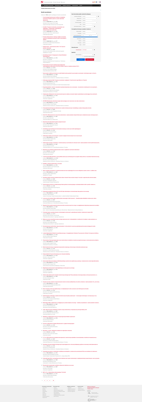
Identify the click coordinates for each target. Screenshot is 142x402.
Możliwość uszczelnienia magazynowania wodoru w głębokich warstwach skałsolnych (61, 149)
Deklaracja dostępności (91, 386)
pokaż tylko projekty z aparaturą (89, 56)
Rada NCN (44, 390)
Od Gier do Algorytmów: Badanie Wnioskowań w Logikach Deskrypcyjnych (58, 323)
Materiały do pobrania (81, 390)
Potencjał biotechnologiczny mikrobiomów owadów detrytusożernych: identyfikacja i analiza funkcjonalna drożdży (67, 108)
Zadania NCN (45, 387)
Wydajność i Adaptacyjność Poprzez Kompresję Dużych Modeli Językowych (59, 316)
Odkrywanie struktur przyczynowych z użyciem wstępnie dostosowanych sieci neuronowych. (62, 135)
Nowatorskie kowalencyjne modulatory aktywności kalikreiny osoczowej (58, 365)
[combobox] (88, 20)
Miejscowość (79, 18)
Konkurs (80, 40)
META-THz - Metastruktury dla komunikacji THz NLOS (54, 372)
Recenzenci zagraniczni (71, 391)
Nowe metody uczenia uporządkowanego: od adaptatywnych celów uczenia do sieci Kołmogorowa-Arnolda (65, 288)
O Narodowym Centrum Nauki (48, 5)
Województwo (79, 20)
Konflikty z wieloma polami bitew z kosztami (52, 163)
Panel (80, 44)
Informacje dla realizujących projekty (59, 391)
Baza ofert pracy (56, 396)
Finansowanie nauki (58, 5)
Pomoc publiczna (56, 392)
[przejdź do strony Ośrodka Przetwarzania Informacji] (93, 400)
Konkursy (55, 387)
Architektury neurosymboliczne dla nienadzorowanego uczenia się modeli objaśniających (62, 128)
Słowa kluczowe (78, 49)
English (100, 2)
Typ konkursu (79, 38)
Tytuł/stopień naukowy (77, 26)
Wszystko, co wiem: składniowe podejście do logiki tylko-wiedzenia (57, 330)
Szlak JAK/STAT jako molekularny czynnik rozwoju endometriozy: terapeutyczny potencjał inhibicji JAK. (65, 309)
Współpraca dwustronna (71, 390)
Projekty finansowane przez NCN (48, 8)
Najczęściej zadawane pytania (58, 390)
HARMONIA (69, 387)
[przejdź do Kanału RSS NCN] (94, 2)
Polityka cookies (90, 388)
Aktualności (80, 387)
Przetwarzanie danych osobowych (93, 387)
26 (53, 380)
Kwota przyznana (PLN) (77, 35)
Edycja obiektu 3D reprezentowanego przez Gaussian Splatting (56, 254)
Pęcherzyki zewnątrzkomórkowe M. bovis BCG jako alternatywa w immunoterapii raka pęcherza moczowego (66, 191)
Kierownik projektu (78, 22)
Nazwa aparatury (78, 54)
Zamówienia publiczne (46, 396)
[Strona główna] (53, 2)
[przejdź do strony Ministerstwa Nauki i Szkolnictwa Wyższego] (93, 393)
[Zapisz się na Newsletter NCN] (98, 2)
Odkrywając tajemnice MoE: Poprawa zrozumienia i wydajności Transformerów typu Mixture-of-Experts (65, 80)
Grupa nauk (79, 42)
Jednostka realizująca (77, 16)
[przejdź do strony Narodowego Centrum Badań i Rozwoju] (93, 396)
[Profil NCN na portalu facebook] (96, 2)
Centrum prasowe (75, 5)
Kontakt (81, 5)
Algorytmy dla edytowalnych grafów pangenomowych (54, 121)
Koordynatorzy (45, 391)
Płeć (80, 24)
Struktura (44, 392)
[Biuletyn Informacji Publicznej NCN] (93, 2)
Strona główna (42, 5)
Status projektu (78, 31)
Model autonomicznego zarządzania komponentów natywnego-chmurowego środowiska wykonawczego (65, 247)
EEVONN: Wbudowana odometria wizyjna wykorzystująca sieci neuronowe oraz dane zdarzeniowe (63, 101)
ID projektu (79, 33)
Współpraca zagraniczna (67, 5)
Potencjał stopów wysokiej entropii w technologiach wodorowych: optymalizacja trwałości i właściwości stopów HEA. (68, 212)
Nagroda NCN (45, 397)
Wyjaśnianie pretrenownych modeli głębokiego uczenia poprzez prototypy (58, 267)
